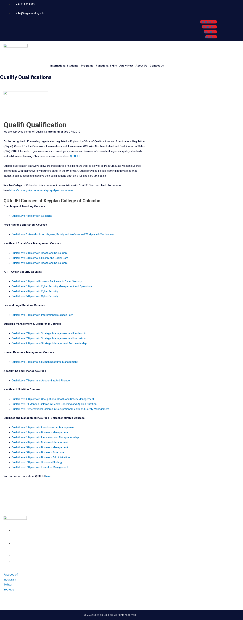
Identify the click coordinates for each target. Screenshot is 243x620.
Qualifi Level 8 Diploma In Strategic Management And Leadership (49, 343)
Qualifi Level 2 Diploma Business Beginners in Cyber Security (47, 281)
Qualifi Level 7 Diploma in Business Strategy (37, 462)
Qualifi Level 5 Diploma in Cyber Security (35, 296)
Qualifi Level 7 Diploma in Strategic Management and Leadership (49, 333)
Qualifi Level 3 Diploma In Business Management (40, 432)
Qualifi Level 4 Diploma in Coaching (32, 215)
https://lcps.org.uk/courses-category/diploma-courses (41, 190)
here (48, 476)
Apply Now (126, 65)
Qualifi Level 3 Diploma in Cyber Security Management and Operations (52, 286)
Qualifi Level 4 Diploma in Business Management (40, 442)
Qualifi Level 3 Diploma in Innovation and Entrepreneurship (45, 437)
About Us (141, 65)
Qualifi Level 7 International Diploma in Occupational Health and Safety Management (60, 409)
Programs (87, 65)
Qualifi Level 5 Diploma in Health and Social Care (40, 263)
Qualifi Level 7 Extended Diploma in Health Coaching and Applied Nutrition (54, 404)
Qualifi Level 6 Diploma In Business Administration (41, 457)
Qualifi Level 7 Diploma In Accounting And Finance (41, 380)
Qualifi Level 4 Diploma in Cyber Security (35, 291)
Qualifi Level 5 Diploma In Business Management (40, 447)
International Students (64, 65)
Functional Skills (106, 65)
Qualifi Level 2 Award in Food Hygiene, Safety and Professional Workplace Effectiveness (63, 234)
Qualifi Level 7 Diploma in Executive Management (40, 467)
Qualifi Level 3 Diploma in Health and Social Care (40, 253)
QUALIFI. (75, 156)
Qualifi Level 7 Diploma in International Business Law (42, 314)
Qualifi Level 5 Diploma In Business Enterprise (38, 452)
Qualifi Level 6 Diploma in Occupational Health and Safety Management (53, 399)
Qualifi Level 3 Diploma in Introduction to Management (43, 427)
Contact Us (157, 65)
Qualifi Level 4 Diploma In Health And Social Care (40, 258)
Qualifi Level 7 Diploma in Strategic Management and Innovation (49, 338)
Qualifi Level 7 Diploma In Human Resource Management (45, 361)
